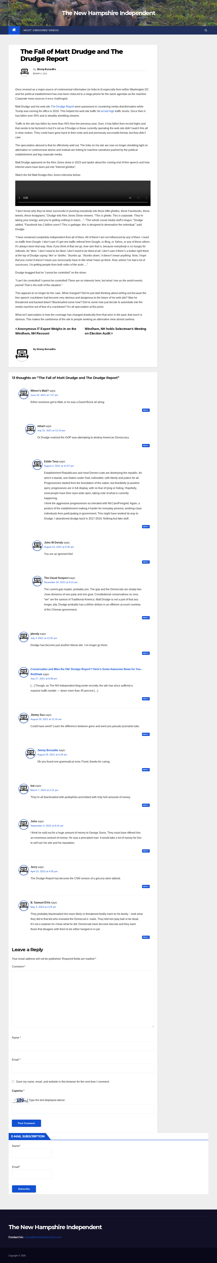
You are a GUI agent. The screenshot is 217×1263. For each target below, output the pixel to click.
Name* (16, 1146)
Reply (146, 410)
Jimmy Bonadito (46, 69)
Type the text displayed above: (47, 1100)
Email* (16, 1167)
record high (107, 111)
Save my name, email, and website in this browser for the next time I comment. (63, 1081)
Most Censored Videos (41, 30)
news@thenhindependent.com (42, 1237)
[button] (206, 30)
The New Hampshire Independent (108, 13)
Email (16, 1059)
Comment (18, 966)
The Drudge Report (62, 106)
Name (16, 1037)
